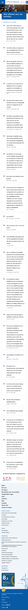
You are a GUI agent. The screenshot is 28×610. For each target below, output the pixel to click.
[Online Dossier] (27, 2)
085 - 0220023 (24, 2)
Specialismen (5, 566)
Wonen (3, 528)
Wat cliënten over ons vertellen (9, 22)
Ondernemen (5, 536)
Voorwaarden (4, 602)
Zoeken (21, 2)
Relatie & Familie (6, 511)
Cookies (3, 599)
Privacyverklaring (5, 597)
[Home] (12, 2)
